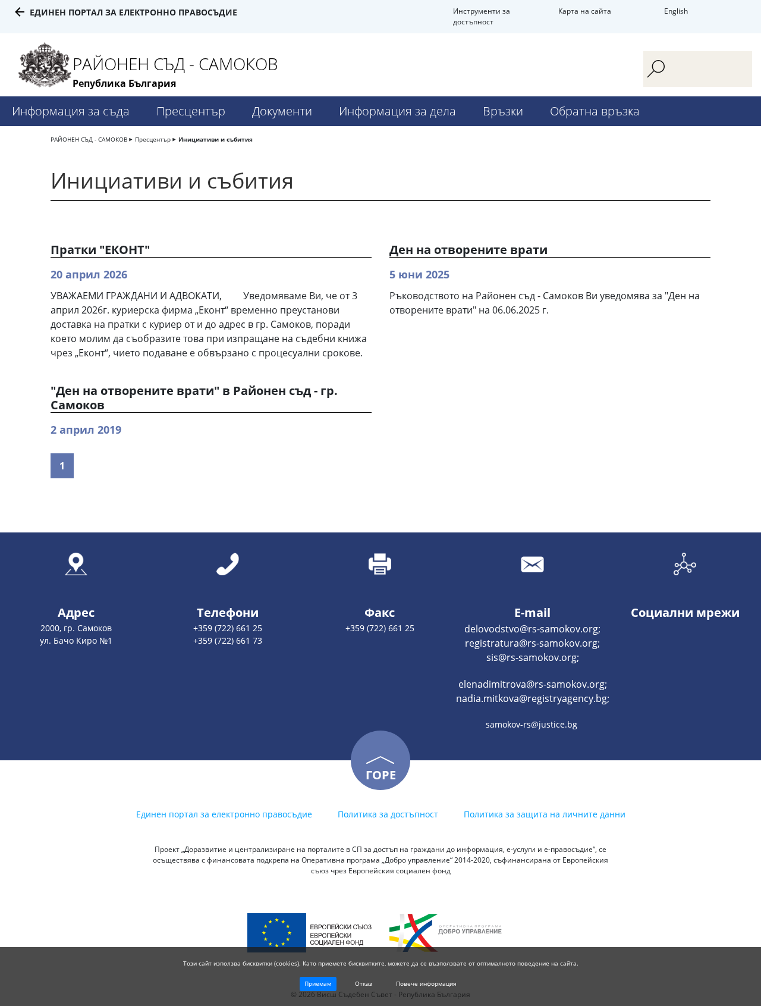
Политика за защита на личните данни (544, 814)
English (676, 11)
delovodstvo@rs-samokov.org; (532, 628)
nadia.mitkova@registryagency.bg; (532, 698)
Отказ (363, 983)
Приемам (317, 983)
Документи (282, 111)
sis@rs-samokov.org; (532, 657)
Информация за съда (71, 111)
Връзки (503, 111)
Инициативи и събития (215, 139)
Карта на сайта (584, 11)
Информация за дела (397, 111)
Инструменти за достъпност (481, 16)
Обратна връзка (595, 111)
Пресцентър (190, 111)
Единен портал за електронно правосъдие (133, 12)
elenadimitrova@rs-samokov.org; (532, 684)
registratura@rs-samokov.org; (532, 643)
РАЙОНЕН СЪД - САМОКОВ (89, 139)
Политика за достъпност (388, 814)
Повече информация (426, 983)
